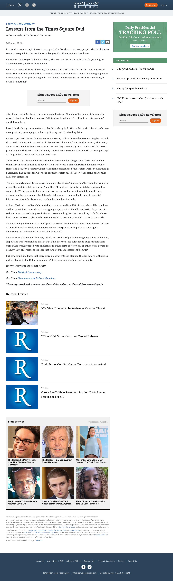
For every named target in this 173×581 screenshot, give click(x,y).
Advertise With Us (73, 561)
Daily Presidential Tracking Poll (135, 68)
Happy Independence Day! (132, 88)
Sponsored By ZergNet (98, 422)
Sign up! (74, 100)
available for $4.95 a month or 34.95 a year (39, 532)
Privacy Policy (89, 561)
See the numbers (140, 46)
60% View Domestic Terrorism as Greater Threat (73, 308)
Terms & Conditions (106, 561)
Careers (121, 561)
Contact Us (132, 561)
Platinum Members (101, 535)
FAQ (61, 561)
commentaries (74, 530)
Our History (52, 561)
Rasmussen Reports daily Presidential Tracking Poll (47, 530)
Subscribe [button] (151, 5)
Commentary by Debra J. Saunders (36, 278)
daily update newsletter (67, 527)
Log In (164, 5)
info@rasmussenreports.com (85, 573)
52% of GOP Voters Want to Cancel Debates (69, 336)
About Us (40, 561)
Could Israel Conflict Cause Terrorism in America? (73, 364)
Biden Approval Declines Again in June (139, 78)
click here (38, 540)
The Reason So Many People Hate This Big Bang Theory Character (22, 462)
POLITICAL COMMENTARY (20, 24)
